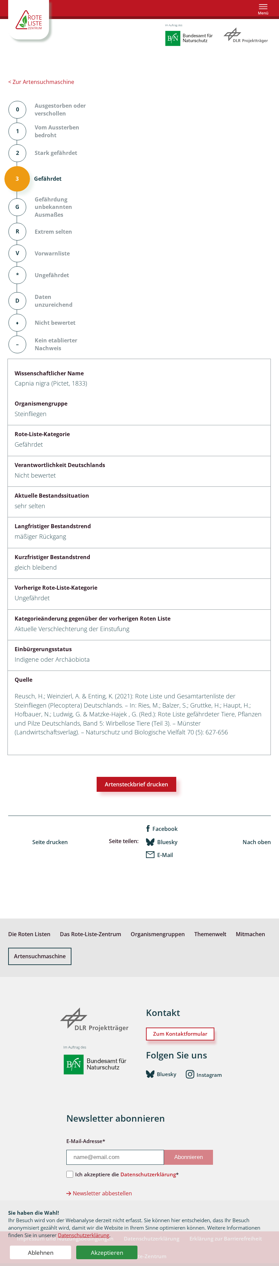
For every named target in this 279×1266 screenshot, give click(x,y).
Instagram (209, 1074)
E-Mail (165, 855)
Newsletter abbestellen (102, 1193)
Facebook (165, 829)
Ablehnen (40, 1252)
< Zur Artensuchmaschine (41, 82)
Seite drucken (50, 842)
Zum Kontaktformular (180, 1033)
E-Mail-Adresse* (85, 1141)
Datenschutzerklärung (83, 1235)
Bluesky (167, 842)
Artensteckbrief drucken (136, 784)
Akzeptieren (107, 1252)
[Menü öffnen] (263, 9)
